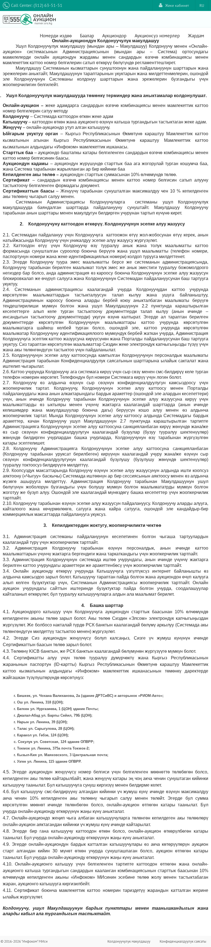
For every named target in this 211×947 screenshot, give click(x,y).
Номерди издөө (56, 36)
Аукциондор (114, 36)
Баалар (87, 36)
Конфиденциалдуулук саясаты (183, 941)
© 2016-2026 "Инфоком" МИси (24, 941)
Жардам (196, 36)
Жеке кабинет (177, 5)
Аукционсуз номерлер (157, 36)
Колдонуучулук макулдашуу (128, 941)
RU (201, 5)
